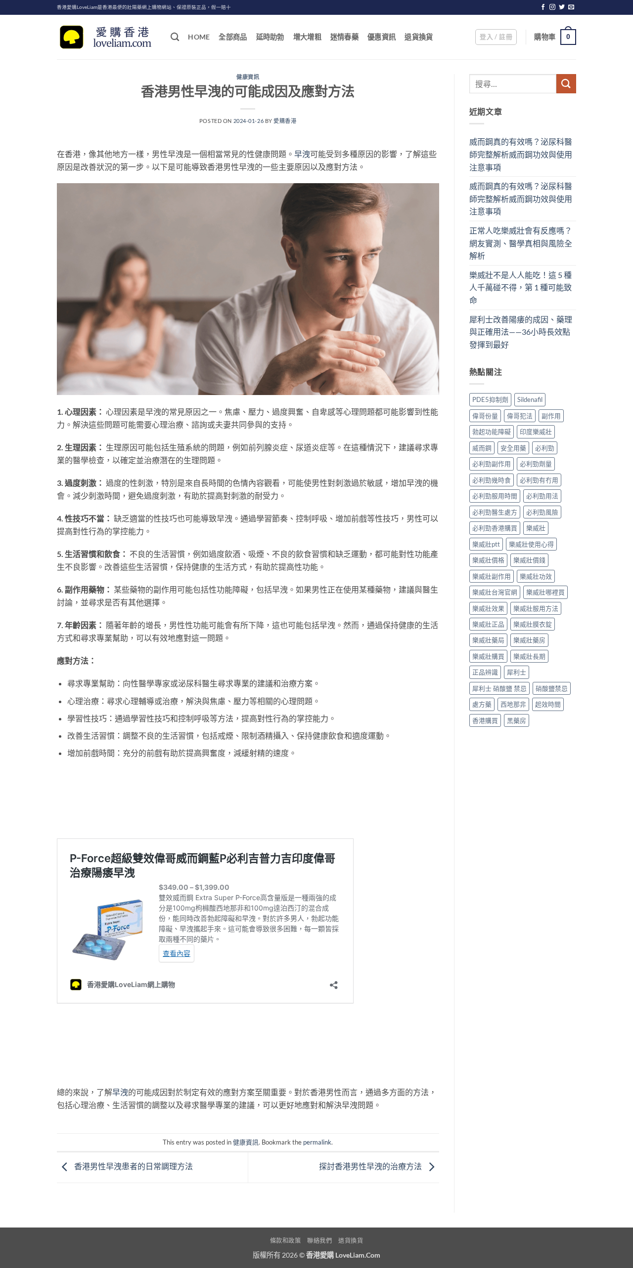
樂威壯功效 (536, 576)
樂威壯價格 (488, 560)
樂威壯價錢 (529, 560)
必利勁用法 (542, 496)
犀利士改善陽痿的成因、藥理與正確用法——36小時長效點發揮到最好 (520, 332)
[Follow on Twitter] (562, 7)
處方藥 (482, 704)
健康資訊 (247, 77)
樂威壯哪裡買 (545, 592)
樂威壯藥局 (488, 640)
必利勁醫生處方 (494, 512)
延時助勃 (270, 37)
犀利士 (516, 672)
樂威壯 (535, 528)
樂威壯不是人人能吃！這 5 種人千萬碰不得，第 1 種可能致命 (520, 287)
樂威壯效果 (488, 608)
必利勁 (544, 448)
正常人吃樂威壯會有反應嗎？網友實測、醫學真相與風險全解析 (520, 243)
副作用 (551, 416)
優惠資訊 (381, 37)
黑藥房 (516, 720)
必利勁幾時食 (491, 480)
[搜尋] (175, 37)
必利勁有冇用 (539, 480)
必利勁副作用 (491, 464)
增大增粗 (307, 37)
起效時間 (548, 704)
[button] (496, 37)
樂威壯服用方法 (535, 608)
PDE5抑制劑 (490, 399)
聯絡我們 (319, 1240)
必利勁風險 (542, 512)
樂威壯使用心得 (531, 544)
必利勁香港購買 (494, 528)
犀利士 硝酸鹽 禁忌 (499, 688)
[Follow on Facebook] (543, 7)
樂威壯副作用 (491, 576)
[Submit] (566, 83)
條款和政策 (285, 1240)
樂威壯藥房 (529, 640)
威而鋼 (482, 448)
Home (199, 37)
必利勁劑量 (536, 464)
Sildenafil (530, 399)
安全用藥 (513, 448)
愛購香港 (284, 121)
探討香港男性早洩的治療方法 (371, 1166)
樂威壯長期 (529, 656)
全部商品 (233, 37)
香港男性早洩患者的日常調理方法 (133, 1166)
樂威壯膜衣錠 (532, 624)
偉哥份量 (485, 416)
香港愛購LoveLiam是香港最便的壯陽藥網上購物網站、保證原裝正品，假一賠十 (144, 7)
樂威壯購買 (488, 656)
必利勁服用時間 (494, 496)
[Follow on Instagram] (552, 7)
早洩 (302, 153)
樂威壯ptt (486, 544)
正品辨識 (485, 672)
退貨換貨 (419, 37)
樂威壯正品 (488, 624)
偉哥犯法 (520, 416)
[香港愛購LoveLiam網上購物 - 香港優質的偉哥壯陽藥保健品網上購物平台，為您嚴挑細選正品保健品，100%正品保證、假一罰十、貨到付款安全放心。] (106, 37)
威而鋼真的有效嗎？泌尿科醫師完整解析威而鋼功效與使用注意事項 (520, 154)
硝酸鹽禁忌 (552, 688)
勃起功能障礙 (491, 432)
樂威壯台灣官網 (494, 592)
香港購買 (485, 720)
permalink (317, 1142)
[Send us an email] (571, 7)
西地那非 (513, 704)
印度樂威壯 (536, 432)
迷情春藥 (344, 37)
